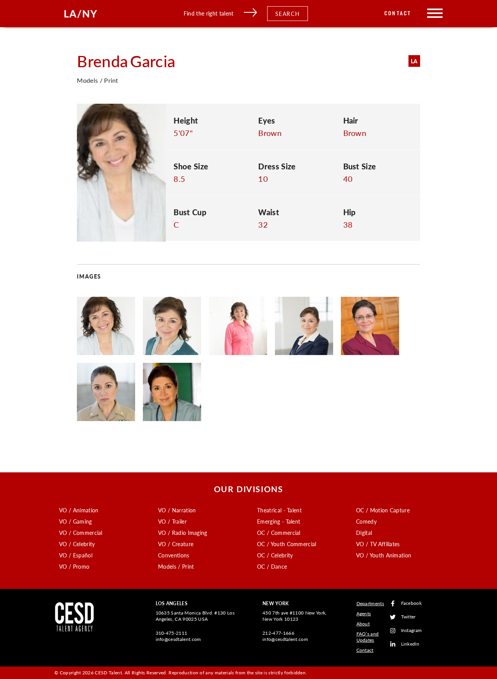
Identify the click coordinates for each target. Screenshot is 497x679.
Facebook (411, 603)
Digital (364, 532)
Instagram (411, 631)
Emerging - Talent (278, 521)
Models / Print (176, 566)
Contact (397, 13)
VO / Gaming (75, 521)
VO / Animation (78, 510)
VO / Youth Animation (383, 555)
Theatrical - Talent (279, 510)
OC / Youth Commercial (286, 544)
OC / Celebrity (275, 555)
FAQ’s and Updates (367, 636)
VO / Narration (177, 510)
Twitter (408, 617)
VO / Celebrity (77, 544)
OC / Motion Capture (383, 510)
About (363, 623)
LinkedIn (410, 644)
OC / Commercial (279, 532)
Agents (363, 613)
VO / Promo (74, 566)
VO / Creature (175, 544)
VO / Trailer (172, 521)
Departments (370, 603)
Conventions (173, 555)
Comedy (366, 521)
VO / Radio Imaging (182, 532)
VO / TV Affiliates (378, 544)
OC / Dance (272, 566)
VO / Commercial (81, 532)
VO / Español (75, 555)
